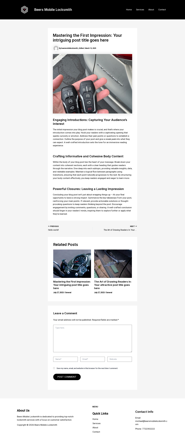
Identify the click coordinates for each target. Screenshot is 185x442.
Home (129, 9)
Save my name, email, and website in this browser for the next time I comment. (87, 368)
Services (140, 9)
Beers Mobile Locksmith (53, 10)
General (68, 292)
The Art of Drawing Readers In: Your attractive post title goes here (113, 285)
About (151, 9)
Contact (162, 9)
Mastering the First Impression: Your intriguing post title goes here (72, 285)
